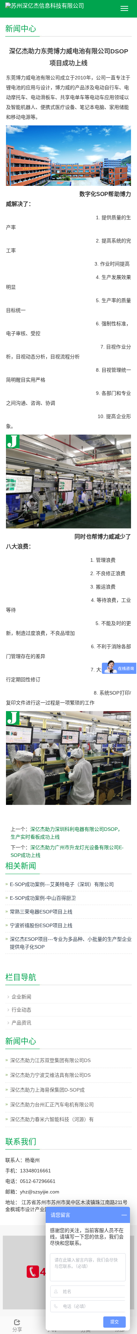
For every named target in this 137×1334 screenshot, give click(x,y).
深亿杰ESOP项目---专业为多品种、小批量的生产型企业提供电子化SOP (71, 943)
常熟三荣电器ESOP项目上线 (41, 912)
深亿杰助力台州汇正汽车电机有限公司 (52, 1104)
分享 (17, 1329)
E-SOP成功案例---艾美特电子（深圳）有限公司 (62, 884)
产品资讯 (21, 1023)
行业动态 (21, 1010)
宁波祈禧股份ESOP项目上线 (41, 925)
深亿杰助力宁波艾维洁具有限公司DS (50, 1075)
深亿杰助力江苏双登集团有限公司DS (50, 1060)
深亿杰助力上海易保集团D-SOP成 (47, 1090)
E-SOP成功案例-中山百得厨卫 (43, 898)
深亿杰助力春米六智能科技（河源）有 (52, 1119)
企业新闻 (21, 997)
